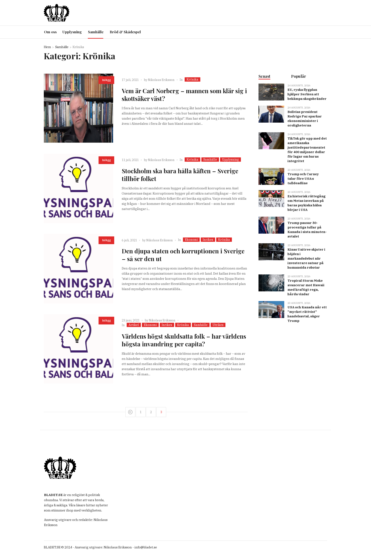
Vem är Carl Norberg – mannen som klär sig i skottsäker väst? (184, 94)
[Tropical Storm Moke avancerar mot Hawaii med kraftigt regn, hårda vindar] (271, 283)
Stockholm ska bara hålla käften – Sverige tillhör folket (180, 175)
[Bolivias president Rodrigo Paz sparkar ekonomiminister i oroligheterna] (271, 114)
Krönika (192, 79)
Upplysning (230, 159)
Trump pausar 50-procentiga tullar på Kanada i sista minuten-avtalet (307, 229)
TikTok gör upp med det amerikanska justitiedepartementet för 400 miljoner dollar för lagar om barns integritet (307, 149)
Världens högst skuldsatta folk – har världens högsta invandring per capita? (184, 340)
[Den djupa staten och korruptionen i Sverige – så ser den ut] (78, 268)
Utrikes (218, 325)
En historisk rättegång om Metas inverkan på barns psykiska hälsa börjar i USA (306, 203)
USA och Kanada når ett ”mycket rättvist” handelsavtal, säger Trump (307, 314)
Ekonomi (191, 240)
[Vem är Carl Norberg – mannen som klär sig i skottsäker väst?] (78, 108)
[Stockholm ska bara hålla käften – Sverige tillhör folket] (78, 188)
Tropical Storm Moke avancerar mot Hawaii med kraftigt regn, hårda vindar (305, 287)
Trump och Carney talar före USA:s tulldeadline (303, 178)
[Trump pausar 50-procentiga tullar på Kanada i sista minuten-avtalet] (271, 225)
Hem (47, 47)
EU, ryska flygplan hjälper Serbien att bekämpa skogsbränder (307, 94)
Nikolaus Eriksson (161, 80)
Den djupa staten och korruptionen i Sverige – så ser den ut (183, 255)
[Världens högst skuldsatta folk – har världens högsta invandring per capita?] (78, 349)
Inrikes (208, 240)
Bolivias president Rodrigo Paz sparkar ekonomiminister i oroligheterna (304, 118)
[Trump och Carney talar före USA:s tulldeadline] (271, 176)
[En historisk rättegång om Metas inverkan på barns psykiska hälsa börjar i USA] (271, 198)
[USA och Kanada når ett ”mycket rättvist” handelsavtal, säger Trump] (271, 309)
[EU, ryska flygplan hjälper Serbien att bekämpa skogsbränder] (271, 92)
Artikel (134, 325)
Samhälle (61, 47)
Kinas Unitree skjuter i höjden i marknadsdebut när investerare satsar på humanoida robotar (306, 258)
